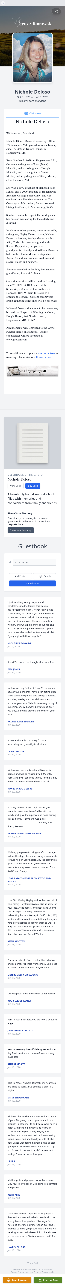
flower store (43, 357)
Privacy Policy (24, 1272)
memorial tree (46, 353)
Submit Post (32, 583)
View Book (15, 485)
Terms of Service (41, 1272)
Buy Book (33, 485)
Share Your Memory (20, 530)
